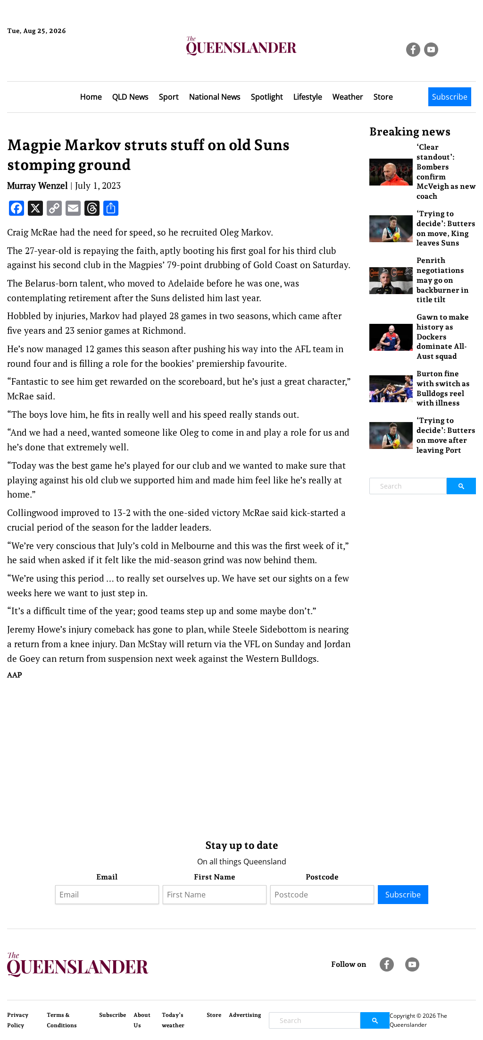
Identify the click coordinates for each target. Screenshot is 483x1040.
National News (215, 97)
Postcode (322, 876)
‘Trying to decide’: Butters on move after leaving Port (445, 435)
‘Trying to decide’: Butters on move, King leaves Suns (445, 228)
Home (91, 97)
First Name (214, 876)
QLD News (130, 97)
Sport (169, 97)
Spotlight (267, 97)
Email (106, 876)
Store (383, 97)
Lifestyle (307, 97)
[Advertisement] (181, 757)
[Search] (461, 486)
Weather (348, 97)
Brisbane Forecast (52, 63)
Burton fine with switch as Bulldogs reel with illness (443, 388)
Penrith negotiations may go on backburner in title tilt (442, 280)
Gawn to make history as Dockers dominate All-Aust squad (442, 337)
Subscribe (449, 97)
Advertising (245, 1015)
